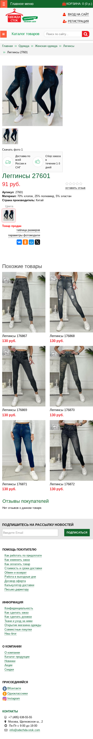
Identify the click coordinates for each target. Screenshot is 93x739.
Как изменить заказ (17, 559)
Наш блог (11, 633)
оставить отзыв (75, 188)
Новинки (10, 661)
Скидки (9, 669)
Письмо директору (17, 589)
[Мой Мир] (31, 242)
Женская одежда (46, 46)
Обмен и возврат (16, 572)
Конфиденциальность (19, 608)
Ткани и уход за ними (18, 621)
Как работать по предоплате (23, 555)
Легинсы (68, 46)
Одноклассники (17, 693)
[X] (37, 242)
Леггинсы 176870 (62, 410)
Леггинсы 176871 (14, 484)
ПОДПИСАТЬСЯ (77, 532)
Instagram (13, 698)
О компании (12, 652)
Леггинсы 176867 (14, 336)
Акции (8, 665)
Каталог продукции (17, 656)
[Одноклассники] (25, 242)
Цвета (8, 206)
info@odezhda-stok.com (25, 730)
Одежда (24, 46)
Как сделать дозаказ (18, 616)
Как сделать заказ (17, 612)
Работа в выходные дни (20, 576)
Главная (7, 46)
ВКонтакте (14, 688)
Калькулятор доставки (19, 585)
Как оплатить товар (17, 564)
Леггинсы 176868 (62, 336)
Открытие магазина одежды (23, 625)
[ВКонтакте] (19, 242)
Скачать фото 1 (12, 149)
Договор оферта (15, 581)
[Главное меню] (3, 4)
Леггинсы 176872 (62, 484)
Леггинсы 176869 (14, 410)
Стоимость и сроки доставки (23, 568)
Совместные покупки (18, 629)
